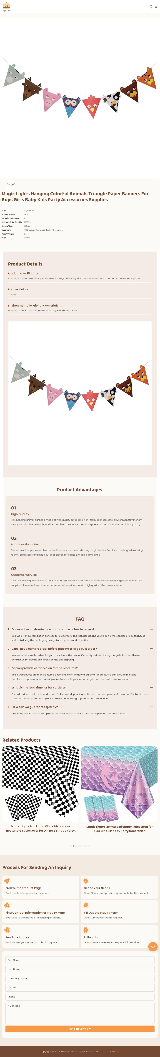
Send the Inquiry (17, 937)
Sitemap (115, 1051)
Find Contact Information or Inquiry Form (35, 913)
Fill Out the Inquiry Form (101, 913)
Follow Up (91, 937)
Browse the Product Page (23, 888)
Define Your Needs (97, 888)
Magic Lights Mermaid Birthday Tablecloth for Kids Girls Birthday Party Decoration (119, 829)
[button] (71, 846)
